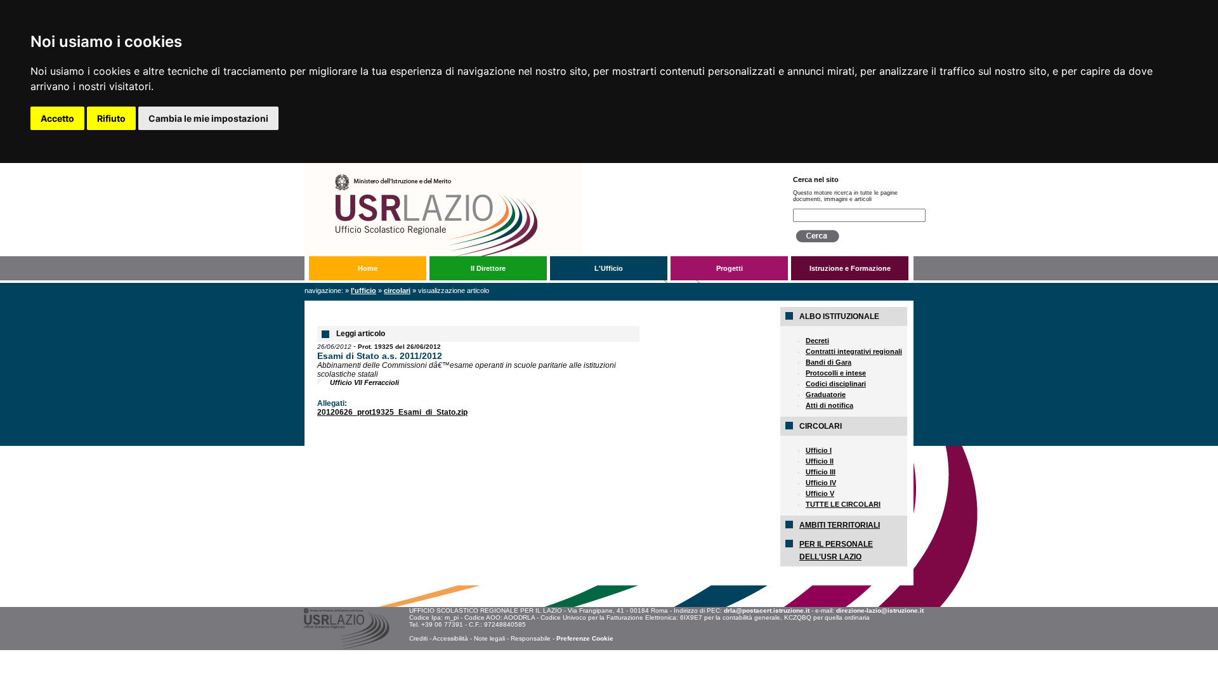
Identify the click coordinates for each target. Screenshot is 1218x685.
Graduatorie (826, 394)
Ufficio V (820, 493)
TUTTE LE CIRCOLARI (843, 504)
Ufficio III (820, 472)
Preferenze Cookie (584, 638)
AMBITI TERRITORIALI (839, 525)
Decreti (817, 340)
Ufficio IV (821, 482)
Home (367, 268)
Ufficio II (820, 461)
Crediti (418, 638)
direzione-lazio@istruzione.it (880, 610)
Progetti (729, 268)
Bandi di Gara (828, 362)
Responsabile (531, 638)
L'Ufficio (608, 268)
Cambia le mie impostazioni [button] (208, 118)
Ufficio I (819, 450)
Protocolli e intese (836, 373)
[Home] (538, 167)
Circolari (397, 290)
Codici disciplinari (836, 384)
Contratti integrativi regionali (854, 351)
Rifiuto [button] (111, 118)
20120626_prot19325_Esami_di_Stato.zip (392, 412)
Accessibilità (450, 638)
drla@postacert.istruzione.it (766, 610)
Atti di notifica (829, 405)
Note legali (489, 638)
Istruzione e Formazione (850, 268)
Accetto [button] (57, 118)
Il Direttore (488, 268)
